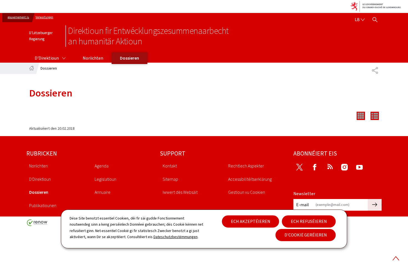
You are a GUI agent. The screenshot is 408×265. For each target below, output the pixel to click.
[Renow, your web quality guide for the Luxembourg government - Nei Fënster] (37, 225)
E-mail (302, 205)
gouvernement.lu (18, 17)
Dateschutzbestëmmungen (175, 236)
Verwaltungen (44, 17)
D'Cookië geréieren (305, 235)
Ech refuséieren (309, 221)
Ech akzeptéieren (250, 221)
